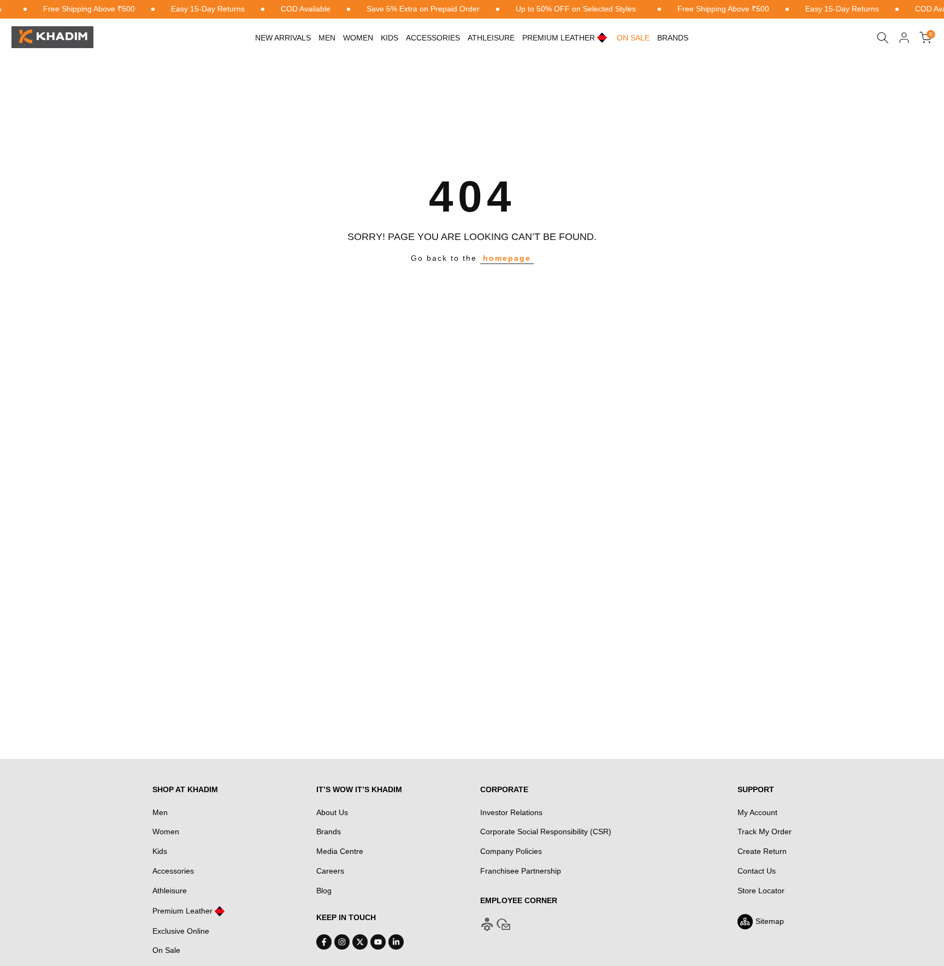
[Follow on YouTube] (378, 942)
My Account (757, 812)
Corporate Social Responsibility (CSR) (545, 831)
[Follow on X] (360, 942)
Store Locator (761, 890)
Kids (389, 37)
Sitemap (770, 921)
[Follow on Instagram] (342, 942)
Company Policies (511, 851)
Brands (672, 37)
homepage (507, 258)
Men (326, 37)
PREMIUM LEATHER (558, 37)
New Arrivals (283, 37)
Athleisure (169, 890)
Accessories (433, 37)
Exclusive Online (180, 931)
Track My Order (765, 831)
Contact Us (757, 871)
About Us (332, 812)
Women (358, 37)
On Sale (166, 950)
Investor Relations (511, 812)
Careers (330, 871)
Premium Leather (182, 910)
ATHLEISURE (491, 37)
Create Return (762, 851)
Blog (324, 890)
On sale (633, 37)
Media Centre (339, 851)
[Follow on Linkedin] (396, 942)
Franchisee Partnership (520, 871)
